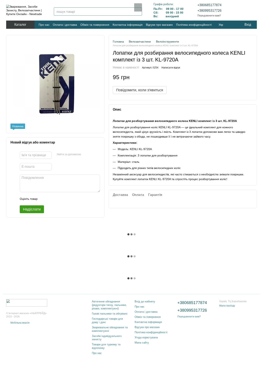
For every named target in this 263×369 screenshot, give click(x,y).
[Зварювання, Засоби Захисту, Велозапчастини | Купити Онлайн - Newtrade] (26, 302)
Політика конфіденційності (194, 24)
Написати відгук (170, 67)
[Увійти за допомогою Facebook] (85, 154)
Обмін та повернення (94, 24)
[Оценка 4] (64, 198)
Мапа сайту (142, 342)
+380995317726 (209, 10)
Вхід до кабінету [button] (145, 301)
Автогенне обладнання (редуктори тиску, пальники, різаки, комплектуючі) (109, 305)
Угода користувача (146, 337)
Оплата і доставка (65, 24)
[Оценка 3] (57, 198)
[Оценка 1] (44, 198)
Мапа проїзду (227, 305)
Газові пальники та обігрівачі (109, 313)
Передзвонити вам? (209, 15)
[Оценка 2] (51, 198)
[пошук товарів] (138, 7)
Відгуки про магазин (159, 24)
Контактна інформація (128, 24)
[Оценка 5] (70, 198)
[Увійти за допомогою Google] (92, 154)
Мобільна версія (20, 322)
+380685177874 (209, 5)
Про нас (44, 24)
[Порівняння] (243, 10)
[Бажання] (232, 10)
